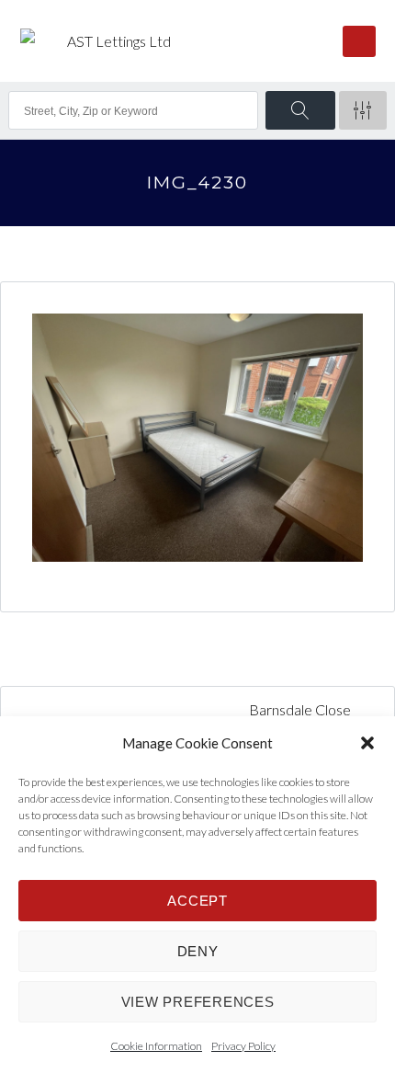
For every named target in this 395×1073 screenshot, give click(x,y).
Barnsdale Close (301, 709)
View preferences (198, 1002)
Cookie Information (156, 1046)
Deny (198, 951)
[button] (367, 743)
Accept (197, 900)
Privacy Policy (243, 1046)
